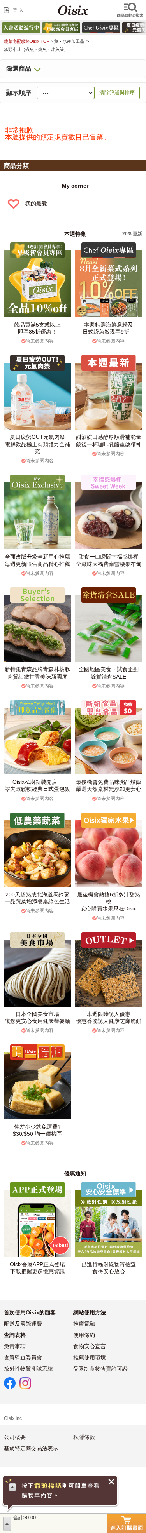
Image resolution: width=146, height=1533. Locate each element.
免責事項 (15, 1346)
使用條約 (84, 1335)
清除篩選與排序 (117, 93)
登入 (15, 10)
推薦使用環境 (89, 1357)
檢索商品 (130, 10)
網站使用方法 (89, 1312)
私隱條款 (84, 1437)
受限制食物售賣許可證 (100, 1369)
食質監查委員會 (23, 1357)
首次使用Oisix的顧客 (30, 1312)
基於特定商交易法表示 (31, 1448)
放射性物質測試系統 (28, 1369)
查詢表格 (15, 1335)
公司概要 (15, 1437)
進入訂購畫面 (126, 1523)
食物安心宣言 (89, 1346)
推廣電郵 (84, 1324)
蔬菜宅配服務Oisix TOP (26, 41)
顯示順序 (18, 93)
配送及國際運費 (23, 1324)
